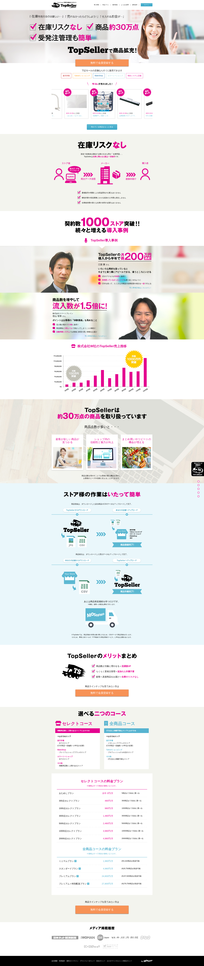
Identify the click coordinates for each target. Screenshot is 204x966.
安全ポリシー (100, 961)
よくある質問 (125, 5)
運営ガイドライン (72, 961)
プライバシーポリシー (87, 961)
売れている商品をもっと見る (102, 127)
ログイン (146, 5)
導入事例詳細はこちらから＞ (140, 288)
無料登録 (115, 5)
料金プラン (106, 5)
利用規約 (62, 961)
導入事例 (96, 5)
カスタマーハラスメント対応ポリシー (119, 961)
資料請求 (134, 5)
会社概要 (54, 961)
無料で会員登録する (102, 62)
